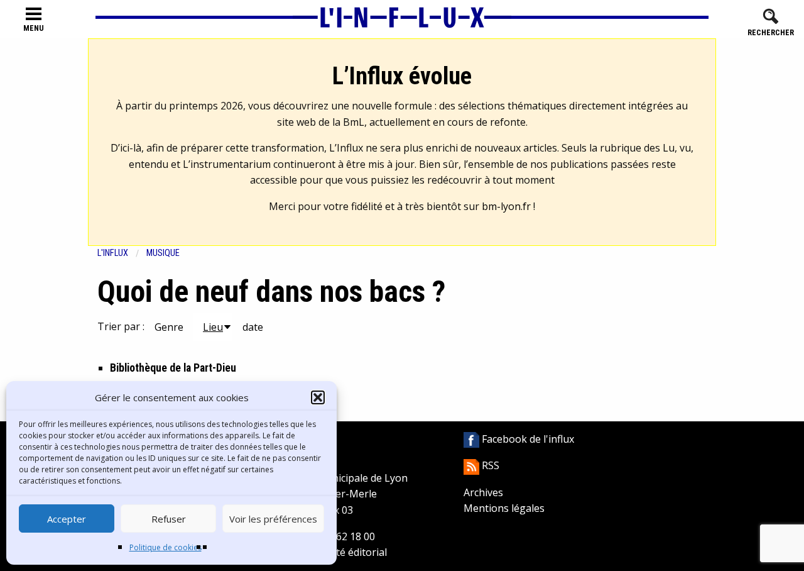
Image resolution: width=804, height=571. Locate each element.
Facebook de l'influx (526, 439)
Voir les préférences (273, 519)
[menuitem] (121, 253)
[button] (318, 397)
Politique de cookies (165, 547)
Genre (169, 327)
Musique (163, 253)
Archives (483, 492)
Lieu (213, 327)
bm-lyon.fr (506, 206)
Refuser (168, 519)
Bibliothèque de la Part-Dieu (173, 368)
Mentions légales (504, 508)
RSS (489, 465)
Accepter (66, 519)
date (252, 327)
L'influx (112, 253)
